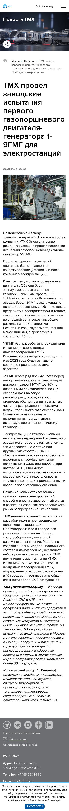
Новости (29, 61)
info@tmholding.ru (24, 781)
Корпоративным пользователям (22, 733)
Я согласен (35, 806)
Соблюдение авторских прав (20, 744)
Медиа (16, 61)
